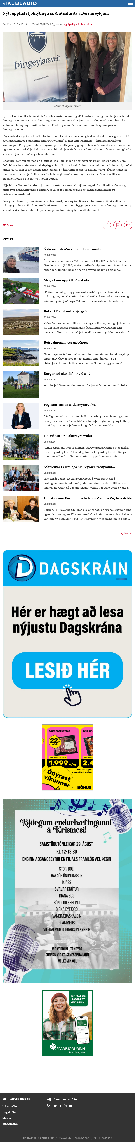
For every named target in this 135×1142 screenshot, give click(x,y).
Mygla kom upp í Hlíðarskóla (66, 280)
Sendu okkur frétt (65, 1099)
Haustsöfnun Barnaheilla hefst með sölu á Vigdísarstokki (88, 498)
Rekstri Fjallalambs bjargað (65, 311)
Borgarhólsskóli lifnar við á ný (67, 373)
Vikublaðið (9, 1106)
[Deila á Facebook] (107, 225)
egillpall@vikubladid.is (78, 24)
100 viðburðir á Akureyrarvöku (68, 436)
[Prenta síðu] (117, 225)
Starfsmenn (10, 1123)
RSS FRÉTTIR (63, 1106)
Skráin (6, 1118)
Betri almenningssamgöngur (66, 342)
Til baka (8, 225)
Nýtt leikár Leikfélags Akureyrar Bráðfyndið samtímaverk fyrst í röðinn (78, 467)
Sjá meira (126, 533)
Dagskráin (9, 1112)
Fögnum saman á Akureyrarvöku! (70, 405)
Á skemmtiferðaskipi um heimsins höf (74, 249)
